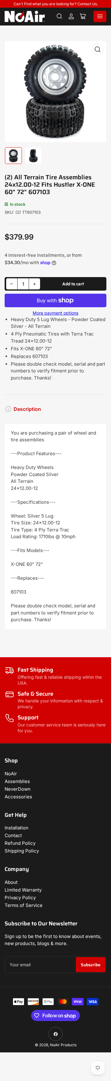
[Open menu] (99, 16)
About (11, 882)
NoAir (11, 774)
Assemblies (17, 781)
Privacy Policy (20, 897)
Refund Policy (20, 843)
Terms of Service (24, 905)
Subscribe (91, 964)
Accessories (18, 797)
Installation (16, 828)
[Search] (59, 16)
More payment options (55, 313)
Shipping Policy (22, 851)
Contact (13, 835)
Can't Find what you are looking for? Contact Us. (56, 4)
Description (27, 409)
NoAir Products (63, 1045)
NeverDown (18, 789)
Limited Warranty (23, 890)
